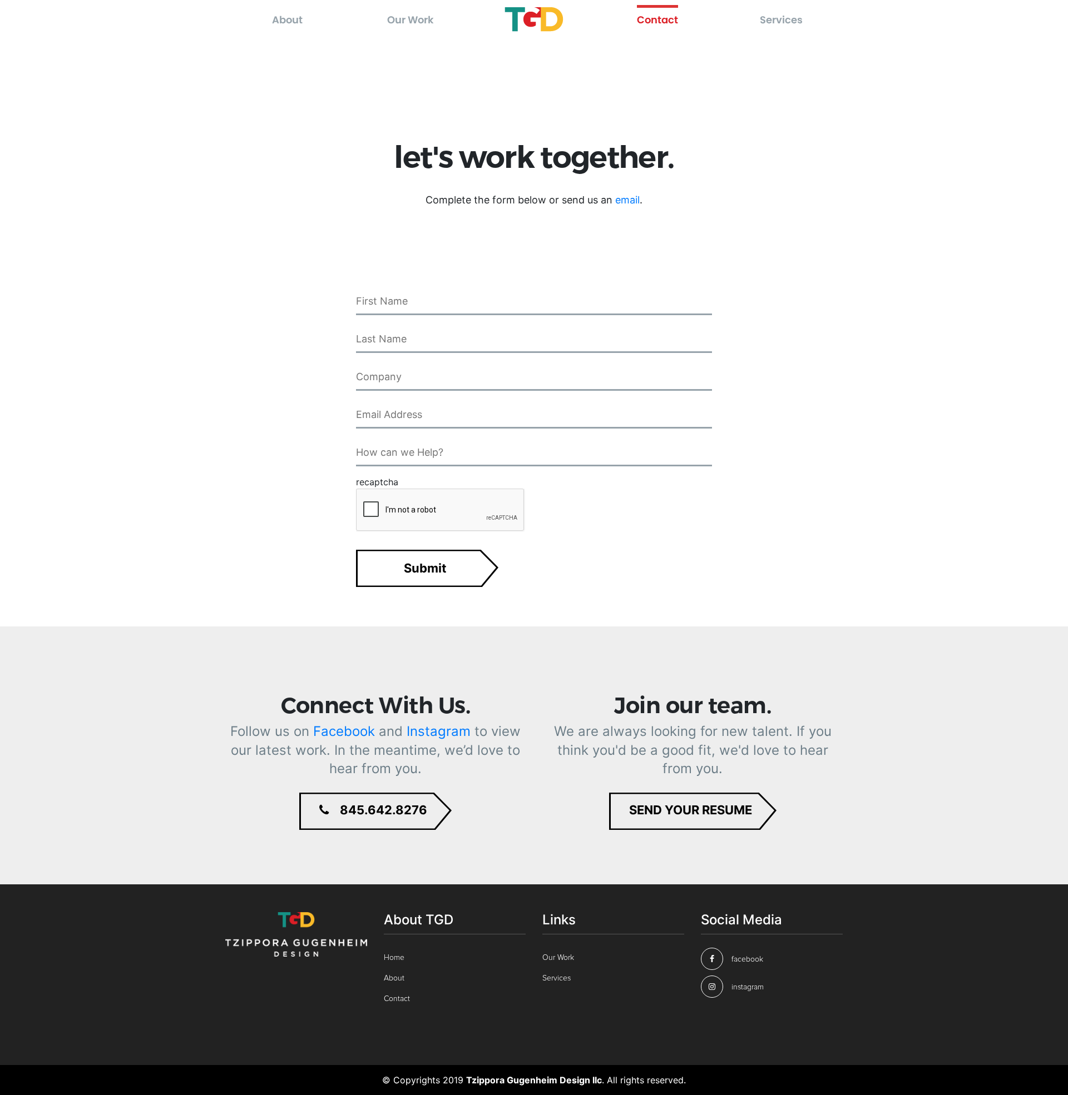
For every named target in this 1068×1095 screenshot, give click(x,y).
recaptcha (377, 481)
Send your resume (690, 810)
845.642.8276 (383, 810)
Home (394, 958)
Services (781, 20)
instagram (747, 987)
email (627, 200)
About (287, 20)
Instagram (439, 731)
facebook (747, 959)
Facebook (344, 731)
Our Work (410, 20)
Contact (657, 20)
